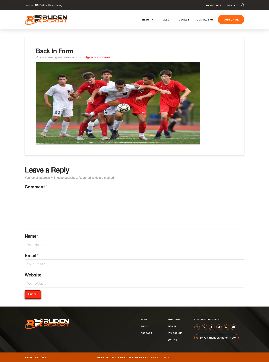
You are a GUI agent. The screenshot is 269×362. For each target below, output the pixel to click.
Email (32, 255)
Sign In (231, 5)
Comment (36, 186)
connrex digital (159, 357)
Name (32, 236)
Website (33, 275)
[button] (242, 5)
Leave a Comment (99, 57)
